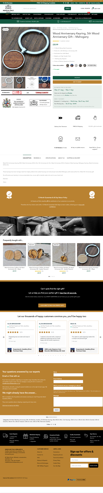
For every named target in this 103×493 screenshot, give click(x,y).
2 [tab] (41, 356)
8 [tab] (56, 356)
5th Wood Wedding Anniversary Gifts (18, 420)
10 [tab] (60, 356)
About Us (39, 452)
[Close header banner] (101, 1)
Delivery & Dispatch (42, 460)
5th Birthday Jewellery (62, 27)
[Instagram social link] (66, 3)
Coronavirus (56, 452)
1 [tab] (38, 356)
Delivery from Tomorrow (60, 126)
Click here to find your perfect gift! (52, 305)
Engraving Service (58, 455)
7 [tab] (53, 356)
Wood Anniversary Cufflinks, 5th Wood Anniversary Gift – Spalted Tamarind (39, 268)
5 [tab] (48, 356)
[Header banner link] (51, 1)
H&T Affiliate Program (42, 466)
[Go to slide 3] (52, 276)
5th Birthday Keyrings (73, 27)
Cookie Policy (56, 463)
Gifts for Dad (81, 420)
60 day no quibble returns (78, 147)
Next (100, 337)
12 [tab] (65, 356)
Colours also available (58, 65)
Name (55, 372)
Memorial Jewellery (45, 421)
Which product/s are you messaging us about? (67, 385)
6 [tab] (51, 356)
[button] (3, 83)
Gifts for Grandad (89, 420)
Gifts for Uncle (28, 421)
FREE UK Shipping (78, 126)
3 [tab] (43, 356)
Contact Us (40, 455)
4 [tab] (46, 356)
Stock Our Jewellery (95, 3)
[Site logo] (8, 8)
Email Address (58, 379)
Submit (56, 410)
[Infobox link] (12, 438)
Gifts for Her (11, 421)
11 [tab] (63, 356)
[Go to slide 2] (50, 276)
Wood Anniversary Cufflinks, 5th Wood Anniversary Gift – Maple (14, 268)
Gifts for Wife (36, 421)
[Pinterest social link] (68, 3)
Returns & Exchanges (42, 463)
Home (54, 27)
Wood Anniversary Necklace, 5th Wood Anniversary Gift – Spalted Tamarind (64, 268)
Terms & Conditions (58, 457)
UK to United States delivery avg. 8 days (80, 21)
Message (56, 396)
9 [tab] (58, 356)
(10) (67, 271)
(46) (42, 271)
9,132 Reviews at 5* (43, 21)
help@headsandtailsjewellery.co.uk (11, 383)
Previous (3, 337)
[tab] (27, 157)
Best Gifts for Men (57, 420)
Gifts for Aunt (74, 420)
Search (68, 8)
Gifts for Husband (19, 421)
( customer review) (80, 41)
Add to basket (77, 82)
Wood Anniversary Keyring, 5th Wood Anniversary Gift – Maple (88, 268)
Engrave (77, 77)
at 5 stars (60, 147)
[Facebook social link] (64, 3)
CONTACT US (82, 3)
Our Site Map (56, 466)
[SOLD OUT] (39, 254)
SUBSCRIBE (93, 465)
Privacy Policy (56, 460)
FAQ (76, 3)
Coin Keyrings (66, 420)
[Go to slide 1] (49, 276)
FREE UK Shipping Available (34, 3)
